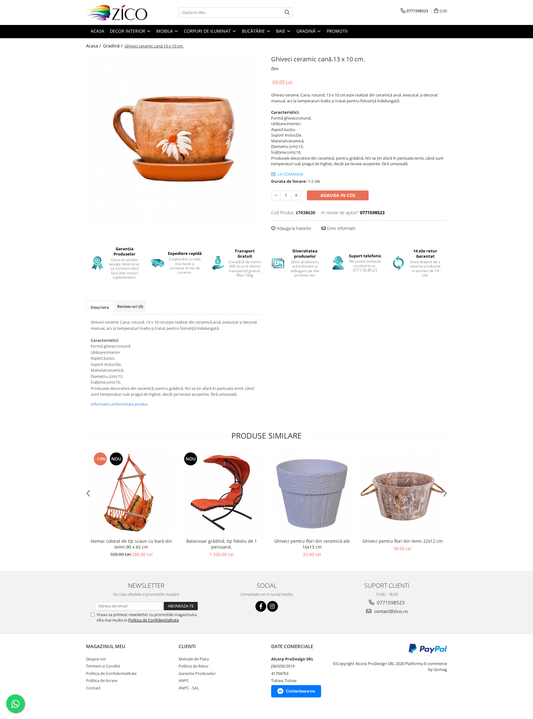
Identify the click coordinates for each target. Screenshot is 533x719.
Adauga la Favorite (293, 228)
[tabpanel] (174, 140)
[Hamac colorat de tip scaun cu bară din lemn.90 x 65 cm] (131, 493)
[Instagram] (272, 606)
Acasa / (94, 46)
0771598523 (390, 602)
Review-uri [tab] (130, 306)
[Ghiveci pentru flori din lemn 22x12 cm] (402, 493)
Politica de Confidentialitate (153, 620)
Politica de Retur (194, 666)
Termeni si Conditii (103, 666)
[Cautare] (287, 12)
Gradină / (113, 46)
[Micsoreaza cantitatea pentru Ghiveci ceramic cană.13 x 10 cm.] (275, 195)
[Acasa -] (117, 12)
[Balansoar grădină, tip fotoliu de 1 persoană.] (222, 493)
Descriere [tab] (100, 307)
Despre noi (96, 659)
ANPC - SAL (189, 688)
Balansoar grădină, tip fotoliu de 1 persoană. (221, 544)
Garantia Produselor (197, 673)
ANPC (184, 680)
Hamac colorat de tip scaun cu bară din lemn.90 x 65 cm (131, 544)
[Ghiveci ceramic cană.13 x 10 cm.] (174, 140)
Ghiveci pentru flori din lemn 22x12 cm (402, 541)
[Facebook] (260, 606)
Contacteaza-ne (300, 691)
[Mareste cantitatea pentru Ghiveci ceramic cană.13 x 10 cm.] (296, 195)
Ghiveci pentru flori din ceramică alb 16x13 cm (312, 544)
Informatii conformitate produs (119, 404)
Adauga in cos (337, 195)
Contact (93, 688)
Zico (275, 68)
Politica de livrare (101, 680)
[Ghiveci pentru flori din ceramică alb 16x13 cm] (312, 493)
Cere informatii (340, 228)
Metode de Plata (194, 659)
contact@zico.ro (390, 611)
